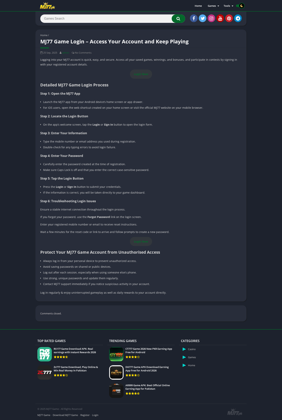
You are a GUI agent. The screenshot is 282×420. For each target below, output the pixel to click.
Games (212, 5)
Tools (227, 5)
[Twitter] (202, 18)
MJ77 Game (43, 415)
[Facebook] (194, 18)
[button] (178, 18)
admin (65, 52)
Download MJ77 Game (65, 415)
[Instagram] (211, 18)
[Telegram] (238, 18)
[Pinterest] (229, 18)
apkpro (39, 331)
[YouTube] (220, 18)
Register (85, 415)
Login (95, 415)
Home (198, 5)
